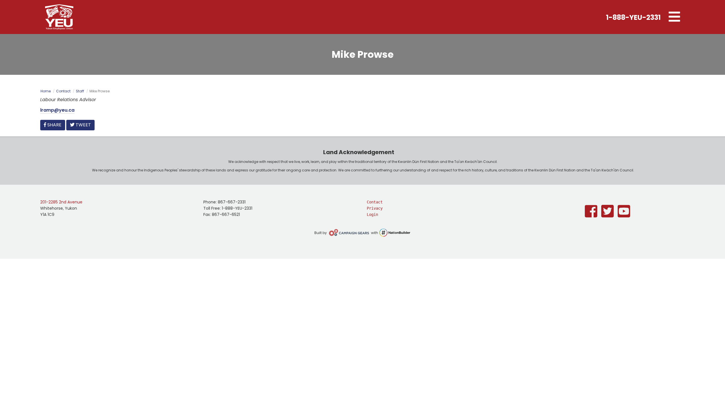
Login (372, 214)
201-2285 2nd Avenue (61, 202)
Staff (80, 91)
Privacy (375, 208)
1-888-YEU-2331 (633, 17)
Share (55, 124)
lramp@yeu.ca (57, 110)
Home (45, 91)
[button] (674, 17)
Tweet (82, 125)
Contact (63, 91)
